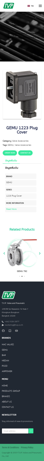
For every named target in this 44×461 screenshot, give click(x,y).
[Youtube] (16, 330)
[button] (37, 74)
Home (10, 34)
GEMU (11, 145)
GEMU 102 (24, 271)
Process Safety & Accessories (25, 34)
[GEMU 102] (24, 252)
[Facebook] (3, 330)
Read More (11, 209)
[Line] (9, 330)
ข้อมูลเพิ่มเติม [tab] (11, 160)
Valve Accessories (13, 37)
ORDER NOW (10, 153)
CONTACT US (25, 153)
